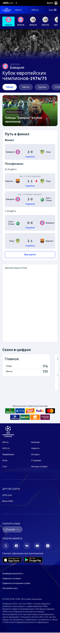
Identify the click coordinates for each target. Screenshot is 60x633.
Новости (35, 448)
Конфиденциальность (12, 573)
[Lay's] (30, 411)
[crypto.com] (15, 417)
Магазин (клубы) (39, 466)
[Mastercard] (50, 411)
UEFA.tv (6, 448)
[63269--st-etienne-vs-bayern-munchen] (30, 223)
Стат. (5, 466)
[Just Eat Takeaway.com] (35, 417)
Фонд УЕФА (7, 501)
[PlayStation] (20, 411)
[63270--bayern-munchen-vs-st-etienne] (30, 199)
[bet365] (25, 417)
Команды (35, 442)
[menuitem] (20, 10)
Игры (4, 460)
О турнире (36, 460)
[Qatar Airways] (45, 417)
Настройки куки (9, 588)
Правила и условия (11, 578)
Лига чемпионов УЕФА (6, 10)
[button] (52, 10)
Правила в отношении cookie (16, 583)
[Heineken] (10, 411)
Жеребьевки (8, 454)
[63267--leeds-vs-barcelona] (30, 241)
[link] (18, 10)
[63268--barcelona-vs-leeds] (30, 181)
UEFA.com (7, 495)
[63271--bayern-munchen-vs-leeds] (30, 152)
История (35, 454)
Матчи (5, 442)
